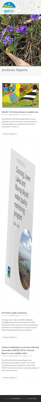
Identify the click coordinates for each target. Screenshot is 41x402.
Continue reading (9, 134)
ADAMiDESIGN (16, 398)
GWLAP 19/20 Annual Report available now (20, 112)
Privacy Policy (32, 398)
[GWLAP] (9, 7)
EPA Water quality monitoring (14, 313)
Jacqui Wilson (13, 115)
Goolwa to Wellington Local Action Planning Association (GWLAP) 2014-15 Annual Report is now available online (20, 350)
